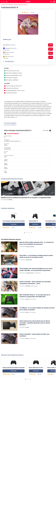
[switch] (51, 1)
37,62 (50, 53)
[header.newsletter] (6, 2)
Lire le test (13, 224)
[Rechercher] (4, 2)
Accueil (3, 4)
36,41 (50, 49)
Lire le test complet (10, 123)
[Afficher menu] (1, 1)
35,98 (50, 44)
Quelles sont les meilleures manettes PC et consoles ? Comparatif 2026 (26, 197)
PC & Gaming (9, 4)
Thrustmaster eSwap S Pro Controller (14, 221)
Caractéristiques (13, 133)
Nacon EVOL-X (33, 221)
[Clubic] (28, 1)
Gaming (15, 4)
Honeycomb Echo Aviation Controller (14, 367)
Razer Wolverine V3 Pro (36, 367)
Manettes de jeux (22, 4)
